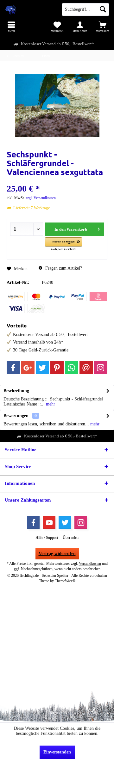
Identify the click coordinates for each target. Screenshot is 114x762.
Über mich (71, 537)
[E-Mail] (86, 367)
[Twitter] (42, 367)
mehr (50, 404)
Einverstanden (57, 752)
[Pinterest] (57, 367)
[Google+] (28, 367)
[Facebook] (13, 367)
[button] (63, 244)
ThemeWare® (65, 581)
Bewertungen (15, 415)
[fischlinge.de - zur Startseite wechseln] (28, 9)
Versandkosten (90, 563)
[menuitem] (11, 27)
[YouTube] (49, 522)
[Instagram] (100, 367)
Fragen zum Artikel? (63, 268)
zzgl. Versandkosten (41, 198)
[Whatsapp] (71, 367)
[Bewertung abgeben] (57, 180)
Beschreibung (16, 390)
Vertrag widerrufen (57, 553)
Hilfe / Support (46, 537)
